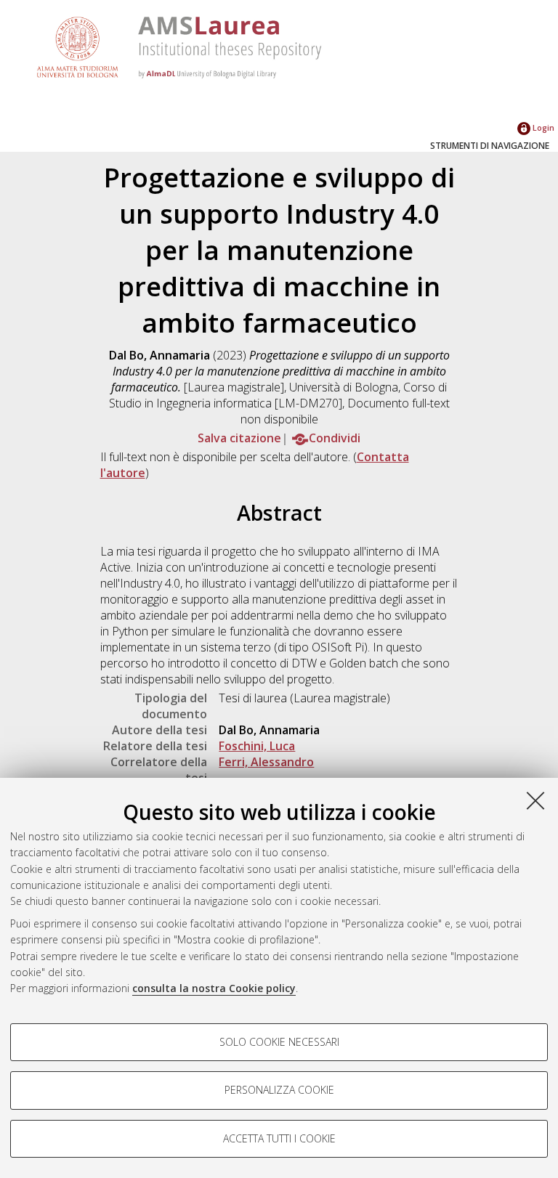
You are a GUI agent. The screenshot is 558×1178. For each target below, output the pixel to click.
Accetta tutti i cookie (279, 1138)
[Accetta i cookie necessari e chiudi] (535, 800)
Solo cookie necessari (279, 1042)
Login (542, 127)
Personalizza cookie (279, 1090)
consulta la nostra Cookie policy (214, 988)
